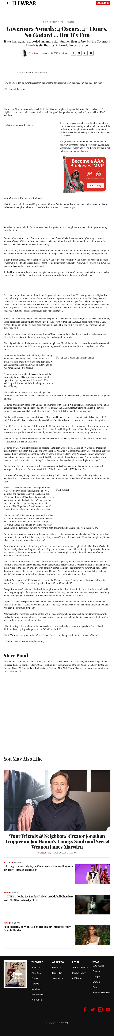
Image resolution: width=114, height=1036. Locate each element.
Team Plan (57, 973)
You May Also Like (23, 758)
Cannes (96, 971)
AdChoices (77, 978)
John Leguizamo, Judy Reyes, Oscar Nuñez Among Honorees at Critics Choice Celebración (38, 868)
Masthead (36, 989)
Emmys (96, 982)
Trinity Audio (31, 72)
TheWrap (37, 962)
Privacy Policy (79, 973)
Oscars (95, 987)
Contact (35, 978)
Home (43, 21)
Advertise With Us (101, 992)
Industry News (56, 21)
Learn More (57, 978)
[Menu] (7, 3)
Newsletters (37, 994)
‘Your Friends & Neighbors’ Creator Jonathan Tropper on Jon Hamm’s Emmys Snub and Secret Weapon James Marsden (57, 841)
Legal (76, 962)
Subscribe (103, 3)
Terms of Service (80, 967)
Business (8, 862)
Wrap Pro (58, 962)
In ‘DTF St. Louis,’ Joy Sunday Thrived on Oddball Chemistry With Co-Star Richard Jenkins (38, 898)
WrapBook (36, 999)
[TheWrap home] (24, 3)
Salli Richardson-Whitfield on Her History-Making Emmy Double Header (37, 928)
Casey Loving (45, 853)
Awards (70, 21)
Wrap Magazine (98, 964)
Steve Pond (33, 53)
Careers (35, 983)
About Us (35, 967)
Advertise (36, 973)
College (96, 976)
